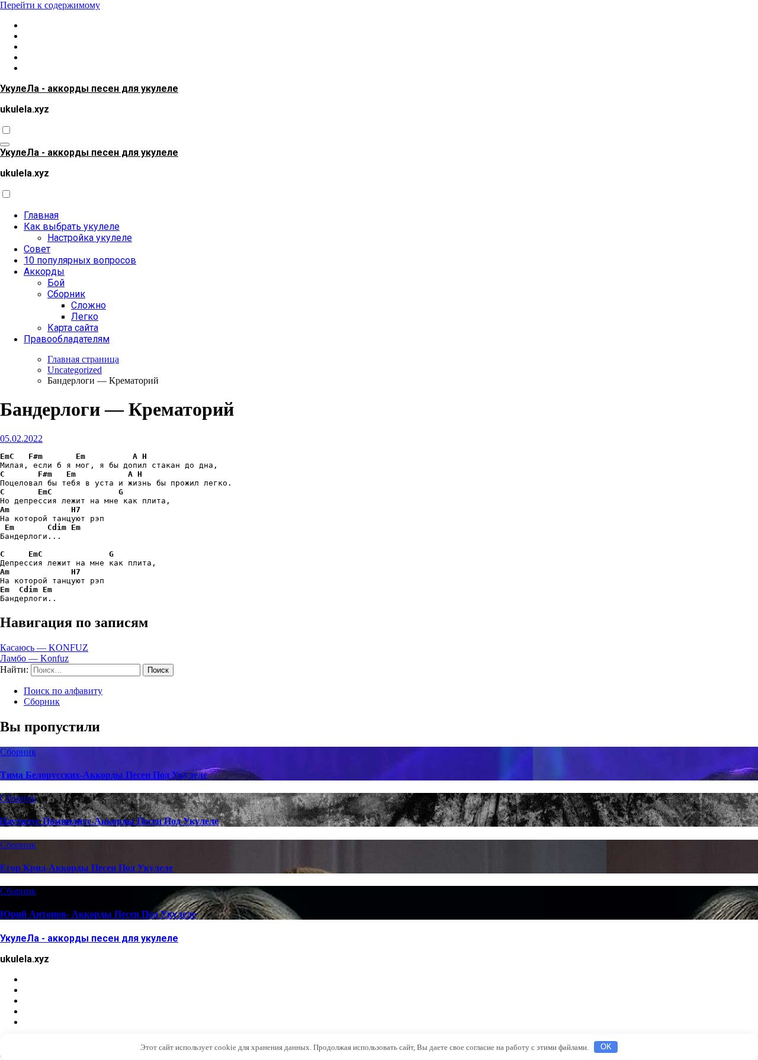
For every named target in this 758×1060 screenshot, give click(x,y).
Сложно (88, 305)
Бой (56, 282)
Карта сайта (72, 327)
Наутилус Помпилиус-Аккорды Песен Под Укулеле (109, 821)
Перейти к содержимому (50, 5)
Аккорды (44, 271)
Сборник (66, 294)
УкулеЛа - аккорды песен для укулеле (89, 88)
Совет (37, 249)
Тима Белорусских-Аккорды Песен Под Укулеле (103, 775)
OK (606, 1046)
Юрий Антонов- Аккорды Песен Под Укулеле (98, 914)
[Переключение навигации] (4, 144)
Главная (41, 215)
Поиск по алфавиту (63, 691)
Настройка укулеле (89, 237)
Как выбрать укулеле (72, 226)
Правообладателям (67, 339)
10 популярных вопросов (80, 260)
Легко (84, 316)
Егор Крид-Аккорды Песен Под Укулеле (86, 868)
